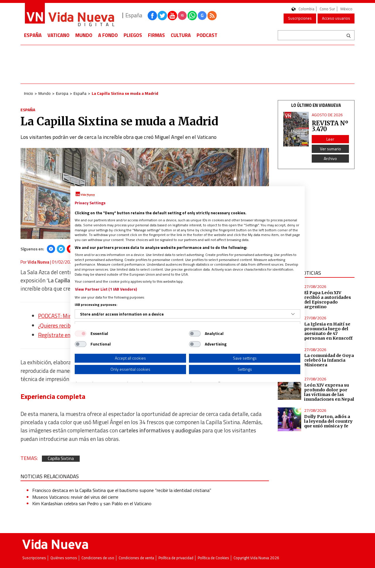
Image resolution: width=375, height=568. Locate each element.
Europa (62, 93)
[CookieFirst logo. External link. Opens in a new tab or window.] (85, 194)
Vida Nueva (38, 262)
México (346, 8)
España (33, 35)
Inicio (28, 93)
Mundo (83, 35)
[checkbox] (80, 333)
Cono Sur (327, 8)
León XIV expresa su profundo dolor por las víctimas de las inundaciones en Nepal (329, 392)
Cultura (181, 35)
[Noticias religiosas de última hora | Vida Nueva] (69, 15)
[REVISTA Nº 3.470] (296, 129)
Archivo (330, 158)
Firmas (156, 35)
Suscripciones (300, 18)
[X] (61, 249)
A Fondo (108, 35)
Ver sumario (330, 149)
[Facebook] (51, 249)
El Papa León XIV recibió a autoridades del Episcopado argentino (327, 299)
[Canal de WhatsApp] (192, 15)
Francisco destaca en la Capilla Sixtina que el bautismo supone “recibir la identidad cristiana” (121, 490)
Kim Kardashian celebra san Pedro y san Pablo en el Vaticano (91, 503)
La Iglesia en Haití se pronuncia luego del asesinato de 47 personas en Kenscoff (328, 331)
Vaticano (58, 35)
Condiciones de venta (136, 557)
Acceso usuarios (336, 18)
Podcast (207, 35)
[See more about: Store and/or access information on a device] (293, 314)
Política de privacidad (175, 557)
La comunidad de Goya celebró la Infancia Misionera (329, 360)
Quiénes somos (63, 557)
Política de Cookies (213, 557)
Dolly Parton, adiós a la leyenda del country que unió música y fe (328, 421)
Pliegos (133, 35)
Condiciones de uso (97, 557)
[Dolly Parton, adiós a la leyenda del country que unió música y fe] (289, 419)
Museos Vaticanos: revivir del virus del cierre (75, 496)
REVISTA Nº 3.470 (330, 126)
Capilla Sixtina (61, 459)
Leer (330, 139)
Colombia (306, 8)
